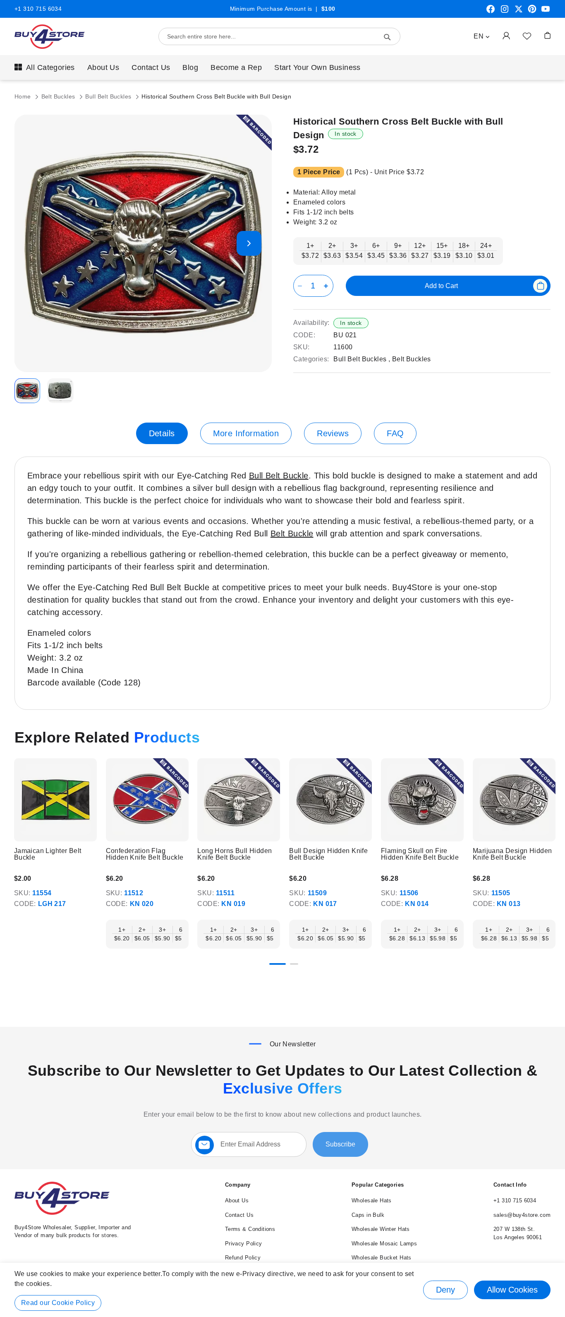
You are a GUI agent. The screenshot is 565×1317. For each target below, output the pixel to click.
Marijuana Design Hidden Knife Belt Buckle (512, 854)
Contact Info (510, 1185)
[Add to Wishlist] (526, 35)
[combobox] (279, 36)
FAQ (395, 433)
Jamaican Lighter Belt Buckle (47, 854)
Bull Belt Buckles (109, 96)
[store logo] (49, 36)
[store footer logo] (62, 1213)
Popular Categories (378, 1185)
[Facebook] (491, 12)
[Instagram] (505, 12)
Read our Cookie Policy (58, 1302)
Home (23, 96)
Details (162, 433)
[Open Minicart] (547, 35)
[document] (282, 1290)
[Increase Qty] (327, 285)
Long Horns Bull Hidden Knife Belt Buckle (234, 854)
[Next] (550, 801)
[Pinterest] (532, 12)
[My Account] (506, 35)
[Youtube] (546, 12)
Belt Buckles (59, 96)
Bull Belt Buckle (279, 475)
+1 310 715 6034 (38, 8)
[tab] (162, 433)
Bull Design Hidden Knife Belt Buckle (328, 854)
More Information (246, 433)
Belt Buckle (292, 533)
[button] (482, 36)
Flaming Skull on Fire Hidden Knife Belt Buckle (420, 854)
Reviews (333, 433)
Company (238, 1185)
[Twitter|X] (519, 12)
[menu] (282, 67)
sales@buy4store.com (522, 1215)
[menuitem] (44, 67)
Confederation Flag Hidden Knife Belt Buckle (145, 854)
